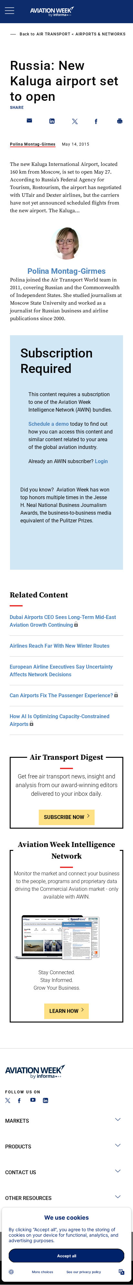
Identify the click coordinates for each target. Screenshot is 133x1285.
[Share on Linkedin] (52, 122)
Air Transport (53, 34)
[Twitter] (7, 1101)
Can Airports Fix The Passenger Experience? (61, 695)
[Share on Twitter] (75, 122)
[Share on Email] (30, 122)
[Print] (120, 122)
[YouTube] (33, 1101)
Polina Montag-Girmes (33, 144)
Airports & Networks (101, 34)
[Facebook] (20, 1101)
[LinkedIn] (45, 1101)
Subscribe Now (64, 817)
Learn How (63, 1011)
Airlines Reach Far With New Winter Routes (59, 646)
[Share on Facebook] (97, 122)
